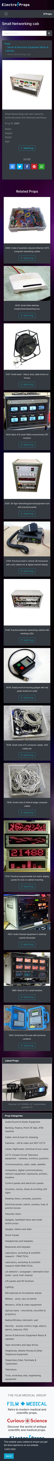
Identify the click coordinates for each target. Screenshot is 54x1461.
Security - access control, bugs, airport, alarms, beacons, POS (26, 1327)
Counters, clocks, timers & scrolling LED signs (26, 1191)
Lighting (9, 1287)
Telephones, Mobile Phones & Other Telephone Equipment (23, 1352)
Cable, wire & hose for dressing (21, 1137)
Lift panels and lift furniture (19, 1281)
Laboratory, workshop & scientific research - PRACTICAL (22, 1254)
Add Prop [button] (28, 258)
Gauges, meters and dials (18, 1229)
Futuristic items (13, 1213)
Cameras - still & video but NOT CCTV (25, 1143)
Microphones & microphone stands (23, 1293)
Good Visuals (12, 1235)
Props (47, 13)
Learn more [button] (10, 1449)
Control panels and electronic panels (24, 1183)
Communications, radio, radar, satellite (25, 1164)
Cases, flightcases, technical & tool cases (26, 1149)
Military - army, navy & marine (20, 1298)
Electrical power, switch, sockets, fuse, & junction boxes (26, 1206)
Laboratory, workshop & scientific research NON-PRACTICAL (22, 1264)
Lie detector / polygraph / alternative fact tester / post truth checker (27, 1273)
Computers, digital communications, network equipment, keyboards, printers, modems (26, 1174)
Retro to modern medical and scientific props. (27, 1411)
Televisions (11, 1369)
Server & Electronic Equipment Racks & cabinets (25, 1337)
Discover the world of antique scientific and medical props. (27, 1428)
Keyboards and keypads (17, 1246)
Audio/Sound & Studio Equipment (22, 1121)
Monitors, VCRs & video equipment (23, 1304)
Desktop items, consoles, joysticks (23, 1198)
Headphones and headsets (19, 1241)
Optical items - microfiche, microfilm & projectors (25, 1312)
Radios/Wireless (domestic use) (21, 1320)
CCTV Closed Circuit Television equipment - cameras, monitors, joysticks (26, 1157)
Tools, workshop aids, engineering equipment (23, 1377)
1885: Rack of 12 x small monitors (27, 990)
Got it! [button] (9, 1456)
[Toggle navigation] (6, 14)
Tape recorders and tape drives (21, 1344)
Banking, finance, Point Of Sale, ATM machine (24, 1129)
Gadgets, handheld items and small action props (23, 1221)
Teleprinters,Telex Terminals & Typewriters (20, 1362)
